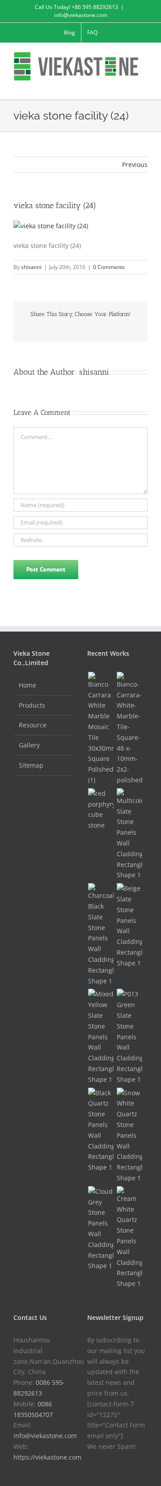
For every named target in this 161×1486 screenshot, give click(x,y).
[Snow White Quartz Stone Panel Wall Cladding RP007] (129, 1135)
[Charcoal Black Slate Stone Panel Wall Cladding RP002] (100, 934)
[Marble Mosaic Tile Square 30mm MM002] (100, 728)
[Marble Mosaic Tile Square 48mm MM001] (129, 728)
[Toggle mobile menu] (144, 85)
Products (32, 705)
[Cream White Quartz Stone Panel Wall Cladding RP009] (129, 1237)
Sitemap (31, 765)
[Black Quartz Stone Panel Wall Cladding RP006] (100, 1130)
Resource (33, 725)
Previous (135, 164)
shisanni (31, 267)
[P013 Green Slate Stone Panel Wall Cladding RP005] (129, 1036)
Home (27, 685)
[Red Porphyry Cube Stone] (100, 809)
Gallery (29, 745)
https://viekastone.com (47, 1457)
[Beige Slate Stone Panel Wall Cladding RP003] (129, 925)
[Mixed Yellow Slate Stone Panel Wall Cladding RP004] (100, 1036)
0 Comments (109, 267)
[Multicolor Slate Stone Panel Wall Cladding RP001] (129, 834)
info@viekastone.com (80, 15)
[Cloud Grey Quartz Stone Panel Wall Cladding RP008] (100, 1228)
